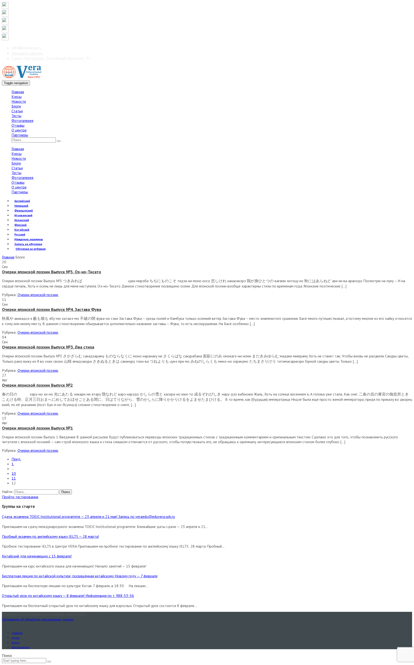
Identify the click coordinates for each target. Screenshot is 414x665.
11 (14, 478)
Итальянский (23, 215)
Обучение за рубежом (31, 249)
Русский (19, 234)
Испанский (21, 220)
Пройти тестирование (20, 496)
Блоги (16, 106)
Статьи (17, 111)
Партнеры (20, 134)
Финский (20, 225)
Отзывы (18, 125)
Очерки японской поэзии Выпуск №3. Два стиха (48, 347)
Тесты (16, 115)
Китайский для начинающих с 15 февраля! (37, 556)
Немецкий (21, 205)
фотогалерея (20, 647)
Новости (19, 101)
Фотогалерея (22, 120)
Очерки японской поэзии (37, 294)
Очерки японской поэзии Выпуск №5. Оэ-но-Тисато (51, 272)
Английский (22, 201)
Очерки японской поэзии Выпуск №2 (37, 385)
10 (14, 473)
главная (17, 633)
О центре (19, 130)
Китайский (21, 229)
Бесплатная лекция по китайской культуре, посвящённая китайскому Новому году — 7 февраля (79, 575)
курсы (15, 637)
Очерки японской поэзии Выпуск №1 (37, 428)
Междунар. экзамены (28, 239)
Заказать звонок (27, 53)
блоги (15, 642)
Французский (23, 210)
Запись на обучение (28, 244)
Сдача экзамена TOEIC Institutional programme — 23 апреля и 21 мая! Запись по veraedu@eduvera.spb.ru (88, 516)
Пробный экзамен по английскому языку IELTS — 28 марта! (50, 536)
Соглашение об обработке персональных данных (38, 619)
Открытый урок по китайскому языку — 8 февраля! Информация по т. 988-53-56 (68, 595)
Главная (18, 91)
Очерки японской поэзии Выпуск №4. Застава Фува (51, 309)
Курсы (17, 96)
